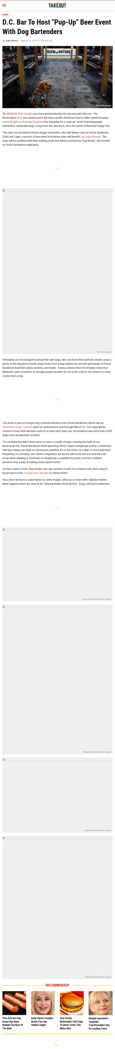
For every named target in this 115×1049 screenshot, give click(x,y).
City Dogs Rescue (90, 136)
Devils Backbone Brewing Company (22, 121)
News (5, 15)
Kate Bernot (12, 40)
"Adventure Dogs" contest (17, 427)
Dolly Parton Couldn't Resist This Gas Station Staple (42, 1021)
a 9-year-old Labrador (36, 473)
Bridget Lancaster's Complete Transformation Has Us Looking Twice (99, 1023)
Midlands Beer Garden (19, 113)
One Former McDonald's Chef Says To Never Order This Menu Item (71, 1023)
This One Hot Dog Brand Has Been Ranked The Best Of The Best (12, 1023)
